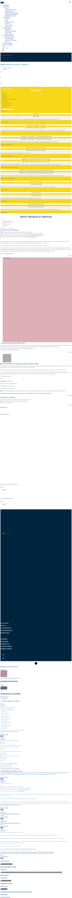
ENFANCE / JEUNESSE (9, 22)
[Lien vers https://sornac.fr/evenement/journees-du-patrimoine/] (3, 676)
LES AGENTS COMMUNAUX (11, 9)
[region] (36, 447)
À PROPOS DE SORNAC (7, 43)
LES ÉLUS (7, 8)
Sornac (1, 705)
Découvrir (4, 489)
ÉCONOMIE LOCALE (7, 28)
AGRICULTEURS (8, 32)
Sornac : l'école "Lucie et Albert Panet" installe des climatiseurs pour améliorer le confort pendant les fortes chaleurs (28, 852)
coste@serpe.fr (3, 381)
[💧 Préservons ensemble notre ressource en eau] (7, 362)
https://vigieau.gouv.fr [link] (32, 236)
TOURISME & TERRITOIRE (8, 35)
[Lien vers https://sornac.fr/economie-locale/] (5, 83)
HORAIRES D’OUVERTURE (10, 15)
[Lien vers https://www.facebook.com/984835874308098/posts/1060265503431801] (2, 823)
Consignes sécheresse (8, 253)
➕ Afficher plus (3, 212)
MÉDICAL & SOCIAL (9, 34)
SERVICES (7, 18)
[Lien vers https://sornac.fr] (2, 1)
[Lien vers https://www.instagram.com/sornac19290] (5, 660)
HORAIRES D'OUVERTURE (6, 648)
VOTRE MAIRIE (6, 6)
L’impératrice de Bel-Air (6, 883)
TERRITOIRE (7, 41)
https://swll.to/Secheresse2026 (25, 789)
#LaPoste (1, 731)
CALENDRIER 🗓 (6, 5)
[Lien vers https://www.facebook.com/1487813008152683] (2, 704)
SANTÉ (6, 20)
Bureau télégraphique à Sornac (8, 867)
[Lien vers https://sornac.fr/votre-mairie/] (4, 72)
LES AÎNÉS (7, 23)
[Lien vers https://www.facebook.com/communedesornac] (5, 656)
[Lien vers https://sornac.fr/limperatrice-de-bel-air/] (5, 880)
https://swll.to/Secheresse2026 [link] (36, 235)
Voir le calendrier (4, 698)
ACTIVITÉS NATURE (9, 38)
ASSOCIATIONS (8, 26)
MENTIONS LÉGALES (4, 632)
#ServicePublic (9, 731)
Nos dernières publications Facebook (9, 701)
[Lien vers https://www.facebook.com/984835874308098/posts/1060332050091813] (2, 814)
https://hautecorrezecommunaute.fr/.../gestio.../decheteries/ (10, 768)
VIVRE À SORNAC (6, 17)
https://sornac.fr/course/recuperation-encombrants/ (9, 763)
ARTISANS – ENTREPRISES (10, 31)
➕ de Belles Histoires (5, 897)
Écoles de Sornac (4, 875)
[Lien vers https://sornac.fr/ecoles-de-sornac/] (31, 872)
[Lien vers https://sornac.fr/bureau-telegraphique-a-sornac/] (6, 864)
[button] (0, 61)
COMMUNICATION (9, 11)
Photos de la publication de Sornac (12, 814)
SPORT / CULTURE (9, 25)
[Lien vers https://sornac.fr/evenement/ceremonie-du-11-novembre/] (3, 689)
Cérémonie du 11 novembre (10, 694)
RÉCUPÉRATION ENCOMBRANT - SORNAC (13, 771)
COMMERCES (8, 29)
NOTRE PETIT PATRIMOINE (11, 40)
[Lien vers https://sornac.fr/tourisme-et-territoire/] (6, 88)
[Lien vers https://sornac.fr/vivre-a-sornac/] (4, 77)
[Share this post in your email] (2, 736)
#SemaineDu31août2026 (14, 731)
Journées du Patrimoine (9, 681)
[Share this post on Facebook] (0, 736)
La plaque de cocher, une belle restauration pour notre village (16, 891)
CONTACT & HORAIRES (7, 44)
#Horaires (4, 731)
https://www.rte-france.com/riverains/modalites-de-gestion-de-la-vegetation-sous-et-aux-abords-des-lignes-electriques (25, 393)
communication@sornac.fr (6, 630)
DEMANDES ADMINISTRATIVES (11, 12)
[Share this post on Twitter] (1, 736)
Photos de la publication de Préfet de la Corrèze (10, 804)
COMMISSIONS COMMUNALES (11, 14)
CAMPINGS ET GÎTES (9, 37)
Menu (2, 2)
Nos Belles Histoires (4, 861)
